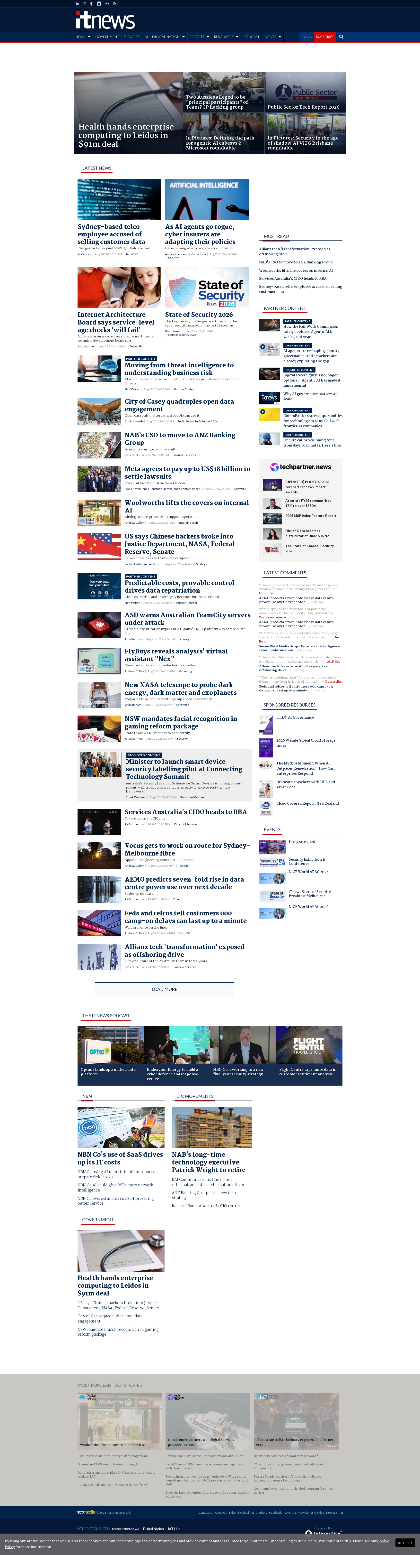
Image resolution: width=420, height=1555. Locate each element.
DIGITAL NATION (166, 37)
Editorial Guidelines (241, 1512)
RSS (341, 1512)
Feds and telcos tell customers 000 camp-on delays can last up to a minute (296, 688)
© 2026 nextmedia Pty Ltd (113, 1512)
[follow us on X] (84, 3)
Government (98, 1219)
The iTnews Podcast (106, 1015)
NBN (87, 1096)
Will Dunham (133, 705)
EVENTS (270, 37)
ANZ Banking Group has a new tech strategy (204, 1196)
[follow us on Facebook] (91, 3)
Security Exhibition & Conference (307, 862)
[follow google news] (99, 3)
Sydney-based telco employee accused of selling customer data (300, 289)
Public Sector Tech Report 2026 (197, 421)
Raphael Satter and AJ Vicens (143, 564)
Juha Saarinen (87, 346)
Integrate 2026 (302, 842)
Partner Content (184, 389)
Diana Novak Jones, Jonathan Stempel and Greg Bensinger (162, 489)
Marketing (185, 671)
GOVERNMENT (107, 37)
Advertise (290, 1512)
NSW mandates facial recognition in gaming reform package (118, 1332)
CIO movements (194, 1096)
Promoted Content (192, 797)
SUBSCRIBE (325, 37)
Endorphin (266, 593)
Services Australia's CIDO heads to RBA (292, 279)
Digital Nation (153, 1529)
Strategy (201, 564)
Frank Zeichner (136, 797)
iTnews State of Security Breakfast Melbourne (310, 894)
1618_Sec (333, 661)
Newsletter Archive (311, 1512)
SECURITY (132, 37)
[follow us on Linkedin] (77, 3)
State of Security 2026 (182, 334)
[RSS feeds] (114, 3)
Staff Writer (132, 389)
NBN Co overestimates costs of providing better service (116, 1201)
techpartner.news (125, 1529)
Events (272, 829)
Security (173, 258)
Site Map (331, 1512)
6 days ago (318, 690)
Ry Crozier (84, 254)
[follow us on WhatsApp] (107, 3)
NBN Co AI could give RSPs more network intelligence (115, 1188)
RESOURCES (223, 37)
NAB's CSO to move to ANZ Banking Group (296, 262)
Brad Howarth (174, 331)
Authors (261, 1512)
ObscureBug (333, 681)
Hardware (182, 705)
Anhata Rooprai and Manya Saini (185, 254)
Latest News (96, 168)
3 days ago (316, 602)
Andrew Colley (134, 522)
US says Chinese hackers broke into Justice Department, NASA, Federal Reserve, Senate (118, 1306)
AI (146, 37)
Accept (405, 1542)
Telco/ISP (132, 254)
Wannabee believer (272, 617)
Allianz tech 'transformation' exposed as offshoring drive (294, 252)
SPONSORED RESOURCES (289, 705)
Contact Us (206, 1512)
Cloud (177, 899)
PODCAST (252, 37)
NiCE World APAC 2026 (309, 872)
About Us (221, 1512)
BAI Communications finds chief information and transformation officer (208, 1182)
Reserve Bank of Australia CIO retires (206, 1206)
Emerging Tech (188, 522)
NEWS (80, 37)
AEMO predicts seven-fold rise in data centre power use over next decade (296, 600)
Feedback (275, 1512)
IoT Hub (174, 1529)
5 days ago (304, 650)
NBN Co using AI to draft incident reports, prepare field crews (116, 1175)
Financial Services (184, 455)
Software (240, 489)
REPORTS (196, 37)
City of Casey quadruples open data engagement (110, 1319)
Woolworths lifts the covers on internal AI (296, 271)
